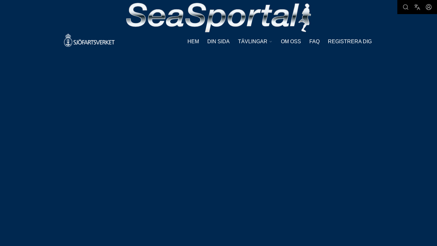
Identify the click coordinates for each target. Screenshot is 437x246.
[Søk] (405, 7)
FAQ (314, 41)
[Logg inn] (428, 7)
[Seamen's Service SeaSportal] (218, 17)
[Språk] (417, 7)
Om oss (291, 41)
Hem (193, 41)
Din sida (218, 41)
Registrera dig (350, 41)
